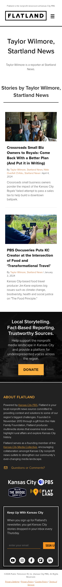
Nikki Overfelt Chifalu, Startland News (28, 171)
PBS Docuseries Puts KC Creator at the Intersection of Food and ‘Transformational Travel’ (30, 257)
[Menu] (52, 16)
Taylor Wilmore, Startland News (26, 169)
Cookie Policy (41, 581)
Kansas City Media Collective (20, 447)
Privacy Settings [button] (12, 581)
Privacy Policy (27, 581)
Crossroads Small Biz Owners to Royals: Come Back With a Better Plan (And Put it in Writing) (28, 155)
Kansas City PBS (27, 405)
